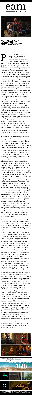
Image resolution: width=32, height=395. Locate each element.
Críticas (8, 360)
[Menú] (2, 0)
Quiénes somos (17, 391)
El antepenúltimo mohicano (13, 5)
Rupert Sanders (18, 360)
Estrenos (12, 360)
